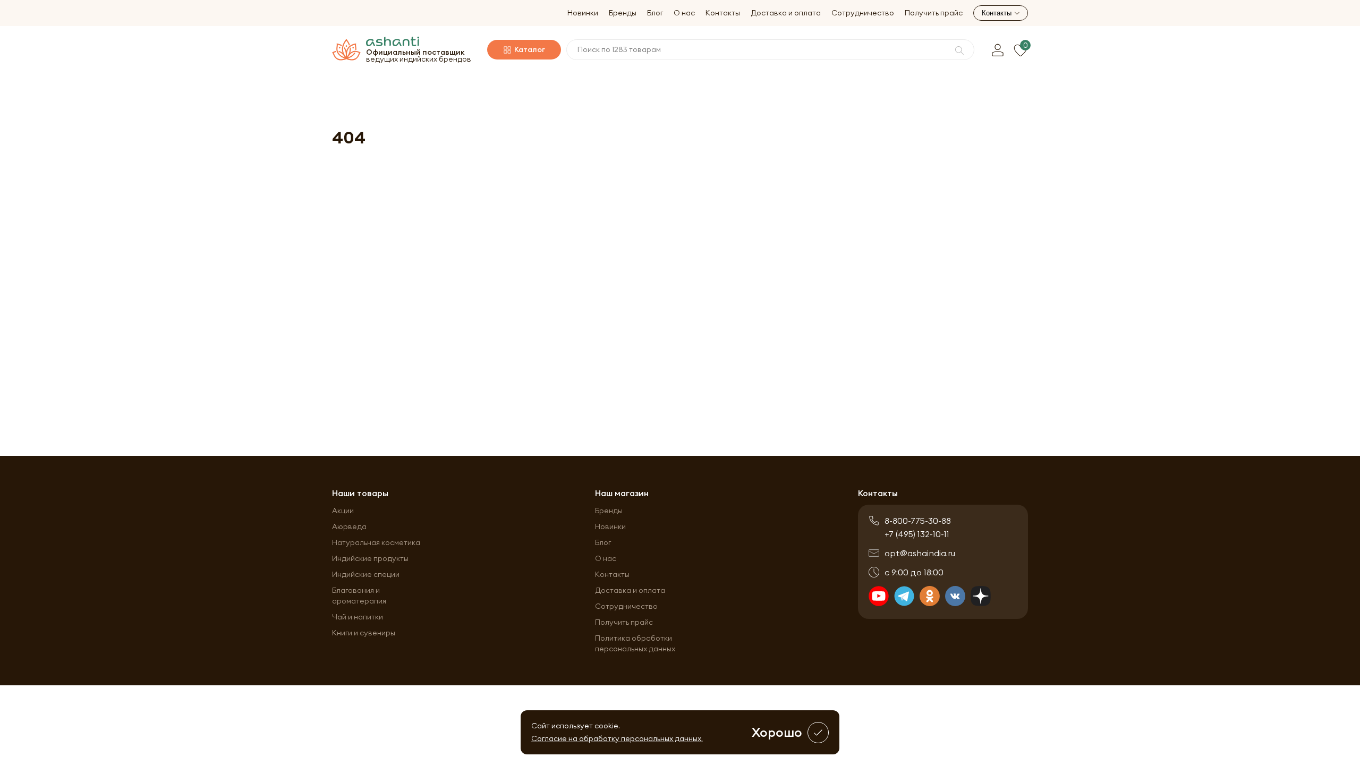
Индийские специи (366, 574)
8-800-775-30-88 (918, 520)
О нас (684, 13)
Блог (655, 13)
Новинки (582, 13)
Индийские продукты (370, 558)
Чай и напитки (357, 617)
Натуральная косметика (376, 542)
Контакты (723, 13)
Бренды (622, 13)
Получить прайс (934, 13)
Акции (343, 510)
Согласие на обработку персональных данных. (617, 738)
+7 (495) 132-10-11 (917, 534)
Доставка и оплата (786, 13)
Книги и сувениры (363, 633)
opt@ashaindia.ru (920, 553)
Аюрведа (349, 526)
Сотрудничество (862, 13)
